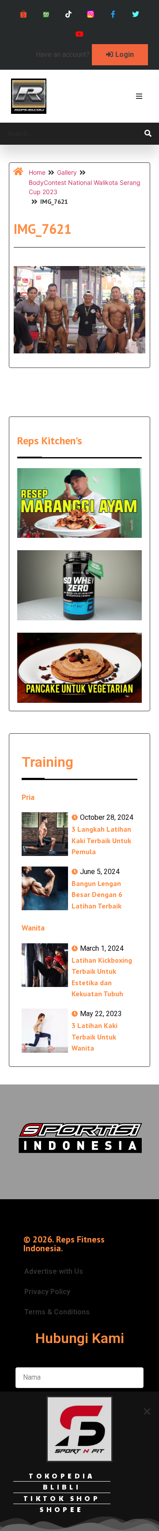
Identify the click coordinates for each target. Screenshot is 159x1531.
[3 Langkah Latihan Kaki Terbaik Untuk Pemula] (45, 834)
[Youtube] (80, 34)
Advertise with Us (53, 1271)
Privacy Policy (47, 1291)
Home (37, 172)
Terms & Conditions (57, 1312)
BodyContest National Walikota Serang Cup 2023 (84, 187)
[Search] (148, 134)
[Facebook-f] (113, 14)
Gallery (67, 172)
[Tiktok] (68, 14)
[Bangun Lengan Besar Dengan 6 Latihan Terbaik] (45, 889)
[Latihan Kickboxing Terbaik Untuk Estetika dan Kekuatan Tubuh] (45, 965)
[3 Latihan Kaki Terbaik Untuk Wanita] (45, 1031)
